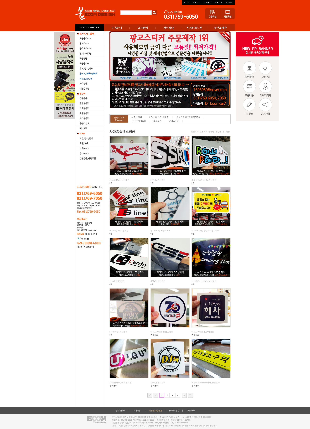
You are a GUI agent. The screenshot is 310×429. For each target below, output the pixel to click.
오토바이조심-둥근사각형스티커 (205, 230)
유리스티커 (174, 121)
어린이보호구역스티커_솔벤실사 (205, 382)
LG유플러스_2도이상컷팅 (120, 382)
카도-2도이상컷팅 (117, 281)
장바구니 (207, 2)
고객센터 (229, 2)
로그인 (186, 2)
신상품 (218, 132)
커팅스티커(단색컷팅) (159, 117)
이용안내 (117, 27)
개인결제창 (220, 27)
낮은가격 (194, 132)
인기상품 (226, 132)
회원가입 (196, 2)
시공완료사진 (194, 27)
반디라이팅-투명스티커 (160, 230)
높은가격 (203, 132)
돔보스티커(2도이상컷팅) (188, 117)
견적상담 (168, 27)
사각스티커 (136, 117)
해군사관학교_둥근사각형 (202, 332)
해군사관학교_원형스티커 (161, 332)
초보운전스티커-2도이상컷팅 (203, 180)
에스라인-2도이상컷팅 (119, 230)
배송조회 (218, 2)
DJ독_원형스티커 (157, 382)
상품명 (211, 132)
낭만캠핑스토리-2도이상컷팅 (203, 281)
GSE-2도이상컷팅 (157, 281)
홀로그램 (157, 121)
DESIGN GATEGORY (89, 27)
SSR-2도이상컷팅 (157, 180)
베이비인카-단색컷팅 (118, 332)
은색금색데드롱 (138, 121)
